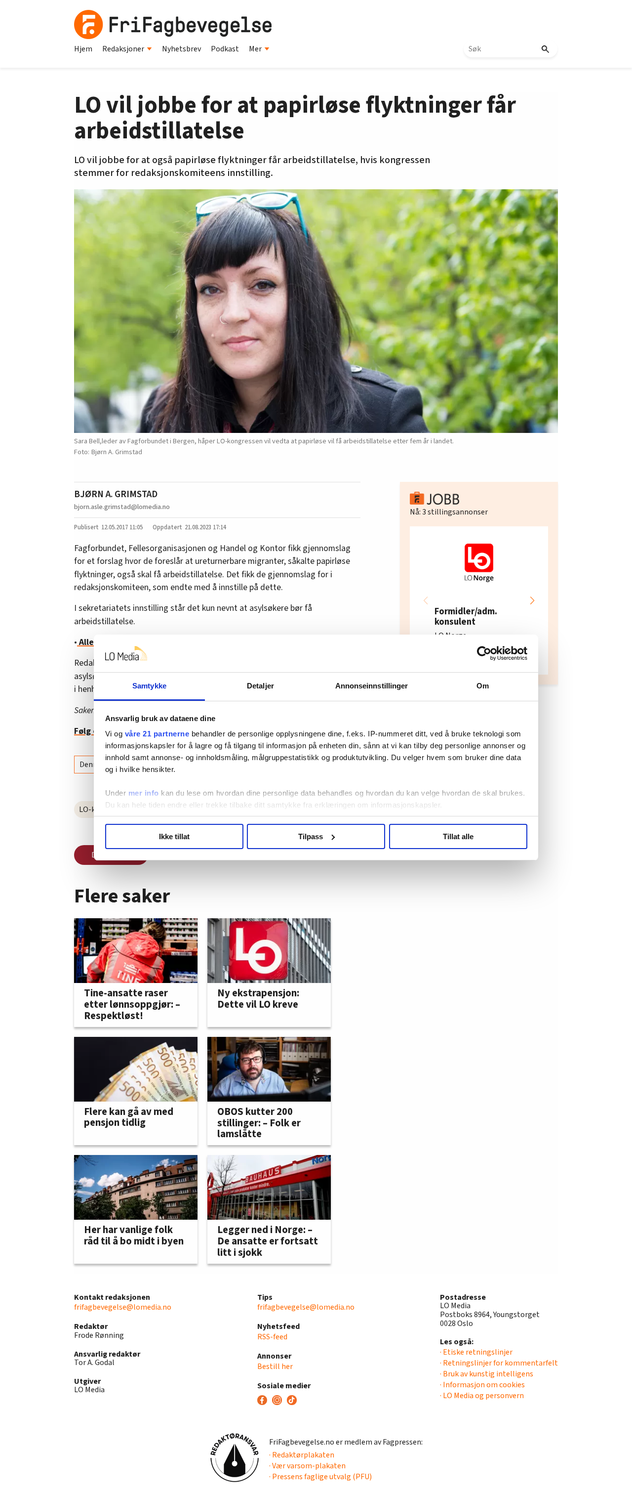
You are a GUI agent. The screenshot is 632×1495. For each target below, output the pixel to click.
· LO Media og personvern (482, 1395)
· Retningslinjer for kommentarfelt (499, 1363)
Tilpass (310, 836)
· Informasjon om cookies (482, 1384)
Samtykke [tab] (149, 686)
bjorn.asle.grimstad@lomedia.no (122, 507)
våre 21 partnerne (157, 733)
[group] (479, 600)
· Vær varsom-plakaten (307, 1465)
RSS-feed (272, 1336)
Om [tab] (482, 686)
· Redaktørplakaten (301, 1455)
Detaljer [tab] (260, 686)
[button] (532, 600)
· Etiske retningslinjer (476, 1352)
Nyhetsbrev (181, 48)
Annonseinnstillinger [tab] (371, 686)
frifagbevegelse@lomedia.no (122, 1307)
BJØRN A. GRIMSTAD (116, 494)
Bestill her (275, 1366)
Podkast (225, 48)
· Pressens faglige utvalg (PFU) (320, 1476)
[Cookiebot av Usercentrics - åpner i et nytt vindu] (484, 653)
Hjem (83, 48)
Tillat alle (458, 836)
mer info (143, 793)
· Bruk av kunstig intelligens (486, 1373)
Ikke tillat (174, 836)
